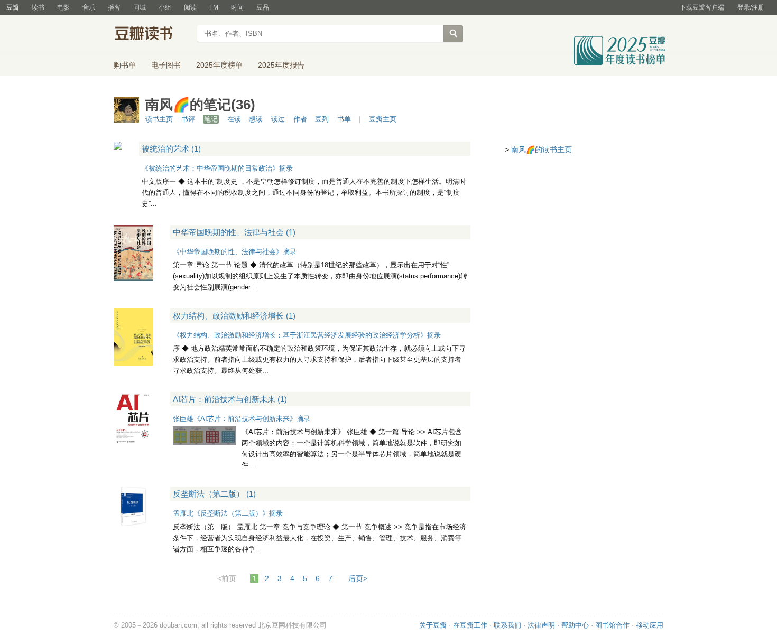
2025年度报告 (281, 65)
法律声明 (541, 625)
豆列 (322, 119)
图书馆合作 (612, 625)
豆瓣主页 (382, 119)
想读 (256, 119)
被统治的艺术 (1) (171, 148)
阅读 (190, 7)
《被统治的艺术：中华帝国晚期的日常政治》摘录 (217, 168)
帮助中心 (575, 625)
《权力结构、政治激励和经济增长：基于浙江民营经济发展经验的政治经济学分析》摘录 (307, 335)
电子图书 (166, 65)
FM (213, 7)
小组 (165, 7)
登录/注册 (750, 7)
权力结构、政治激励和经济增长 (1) (234, 315)
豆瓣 (12, 7)
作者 (300, 119)
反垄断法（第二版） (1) (214, 493)
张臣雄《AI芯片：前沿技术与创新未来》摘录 (241, 419)
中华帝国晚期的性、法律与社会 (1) (234, 232)
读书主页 (159, 119)
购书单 (125, 65)
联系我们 (507, 625)
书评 (188, 119)
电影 (63, 7)
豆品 (262, 7)
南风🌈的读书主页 (541, 149)
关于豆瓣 (433, 625)
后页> (357, 578)
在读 (234, 119)
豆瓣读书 (152, 35)
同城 (139, 7)
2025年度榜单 (219, 65)
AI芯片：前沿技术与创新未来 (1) (230, 399)
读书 (38, 7)
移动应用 (649, 625)
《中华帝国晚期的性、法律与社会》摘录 (235, 252)
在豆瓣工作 (470, 625)
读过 (278, 119)
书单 (344, 119)
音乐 (88, 7)
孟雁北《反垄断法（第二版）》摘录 (228, 513)
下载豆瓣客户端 (702, 7)
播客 (114, 7)
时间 (237, 7)
